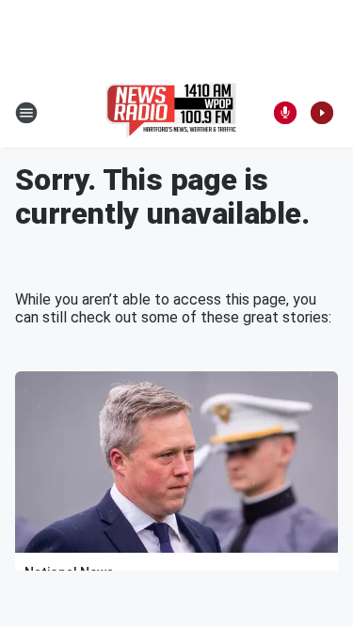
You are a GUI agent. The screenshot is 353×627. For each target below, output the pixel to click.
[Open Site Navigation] (26, 113)
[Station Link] (170, 113)
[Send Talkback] (285, 113)
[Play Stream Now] (322, 113)
